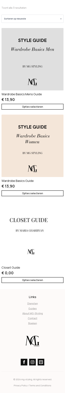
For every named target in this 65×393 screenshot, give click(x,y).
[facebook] (24, 362)
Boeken (32, 323)
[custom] (41, 362)
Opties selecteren (32, 106)
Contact (32, 318)
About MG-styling (32, 313)
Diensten (32, 303)
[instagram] (32, 362)
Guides (32, 308)
